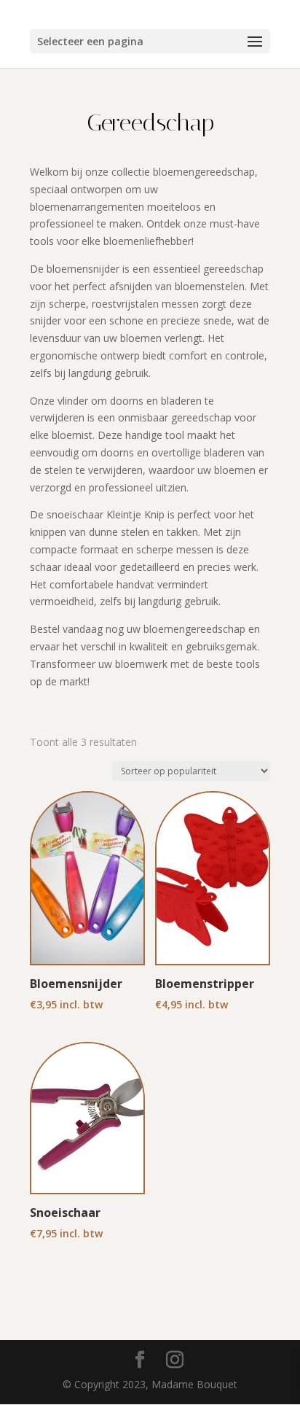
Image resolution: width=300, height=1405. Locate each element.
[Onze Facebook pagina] (140, 1360)
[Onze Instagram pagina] (174, 1360)
